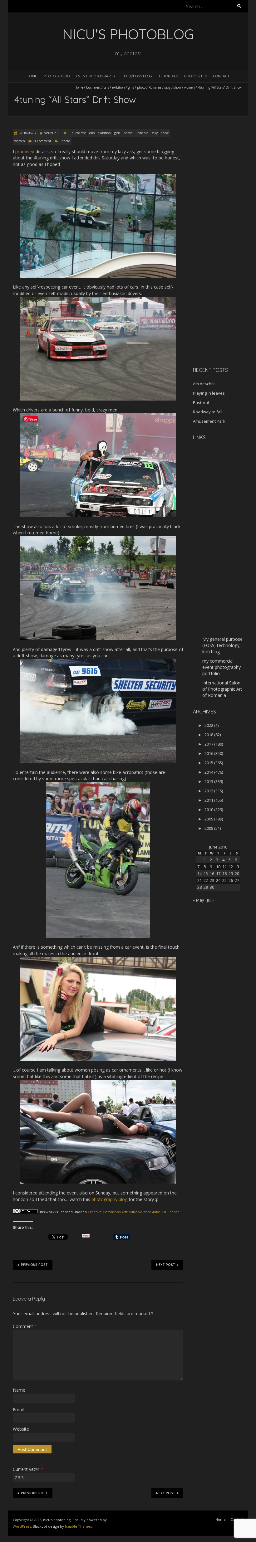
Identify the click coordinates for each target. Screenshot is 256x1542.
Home (32, 76)
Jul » (210, 900)
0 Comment (42, 141)
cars (106, 87)
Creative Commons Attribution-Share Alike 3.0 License (134, 1211)
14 (199, 873)
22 (206, 880)
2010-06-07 (28, 133)
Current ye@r (28, 1469)
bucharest (93, 87)
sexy (167, 87)
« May (198, 900)
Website (21, 1429)
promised (24, 151)
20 (237, 873)
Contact (221, 76)
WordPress (22, 1526)
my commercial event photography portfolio (221, 667)
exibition (118, 87)
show (177, 87)
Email (18, 1410)
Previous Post (34, 1265)
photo (141, 87)
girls (131, 87)
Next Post (165, 1265)
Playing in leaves (209, 393)
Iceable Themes (78, 1526)
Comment (25, 1326)
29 (206, 887)
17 (218, 873)
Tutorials (168, 76)
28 (199, 887)
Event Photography (96, 76)
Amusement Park (209, 421)
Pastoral (201, 402)
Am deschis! (204, 384)
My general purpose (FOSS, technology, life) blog (222, 645)
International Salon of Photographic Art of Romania (222, 689)
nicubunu (51, 133)
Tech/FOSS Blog (137, 76)
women (189, 87)
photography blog (109, 1199)
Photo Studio (56, 76)
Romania (155, 87)
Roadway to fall (207, 412)
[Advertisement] (224, 263)
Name (19, 1390)
